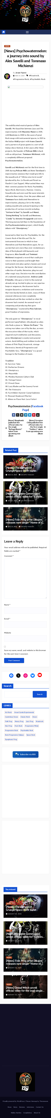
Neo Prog (8, 726)
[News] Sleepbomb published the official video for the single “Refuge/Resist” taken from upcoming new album (16, 428)
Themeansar (43, 1101)
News (7, 46)
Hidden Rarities (16, 1113)
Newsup (34, 1101)
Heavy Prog (19, 721)
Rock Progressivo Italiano (14, 735)
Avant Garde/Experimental (24, 712)
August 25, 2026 (15, 914)
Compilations (27, 1113)
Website (7, 633)
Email (7, 619)
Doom (34, 717)
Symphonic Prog (11, 739)
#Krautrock (34, 75)
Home (10, 1107)
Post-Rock (18, 726)
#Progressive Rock (21, 79)
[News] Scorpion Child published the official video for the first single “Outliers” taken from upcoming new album (34, 427)
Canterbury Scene (11, 717)
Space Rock (31, 735)
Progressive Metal (31, 726)
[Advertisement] (25, 791)
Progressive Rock (11, 730)
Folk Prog (8, 721)
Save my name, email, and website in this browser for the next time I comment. (25, 652)
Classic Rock (25, 717)
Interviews (30, 1107)
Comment (9, 556)
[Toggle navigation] (27, 32)
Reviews (22, 1107)
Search (8, 686)
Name (7, 605)
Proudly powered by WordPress (14, 1101)
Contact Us (40, 1107)
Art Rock (8, 712)
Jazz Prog (29, 721)
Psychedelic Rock (27, 730)
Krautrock (39, 721)
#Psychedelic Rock (37, 79)
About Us (37, 1113)
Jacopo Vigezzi (20, 73)
